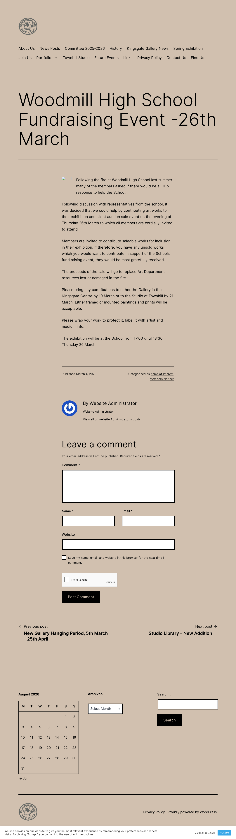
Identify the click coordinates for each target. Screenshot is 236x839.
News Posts (49, 48)
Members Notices (162, 379)
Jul (25, 778)
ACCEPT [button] (224, 832)
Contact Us (176, 57)
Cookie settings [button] (205, 832)
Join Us (25, 57)
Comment (71, 465)
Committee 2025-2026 (85, 48)
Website (68, 534)
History (116, 48)
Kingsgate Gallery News (148, 48)
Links (127, 57)
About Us (26, 48)
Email (127, 511)
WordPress (208, 812)
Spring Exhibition (188, 48)
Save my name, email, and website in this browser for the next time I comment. (116, 560)
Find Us (197, 57)
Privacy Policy (149, 57)
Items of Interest (162, 374)
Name (68, 511)
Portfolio (43, 57)
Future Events (106, 57)
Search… (164, 694)
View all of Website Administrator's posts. (112, 419)
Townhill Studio (76, 57)
